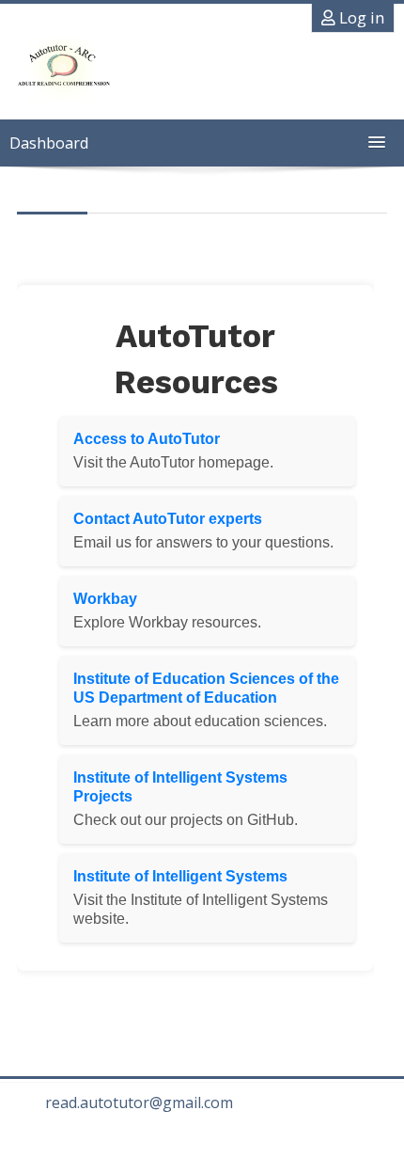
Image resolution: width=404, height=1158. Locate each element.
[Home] (62, 73)
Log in (359, 17)
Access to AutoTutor (146, 439)
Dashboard (48, 143)
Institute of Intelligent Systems (180, 876)
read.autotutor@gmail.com (139, 1103)
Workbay (105, 599)
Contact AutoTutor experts (167, 519)
